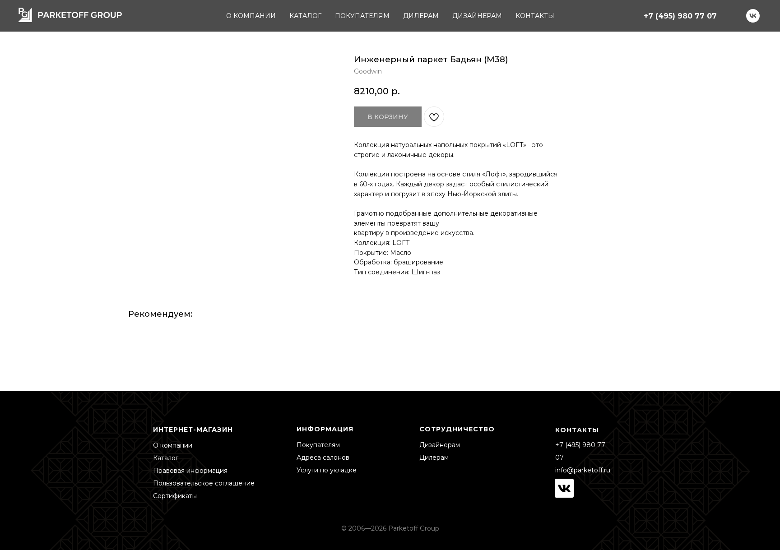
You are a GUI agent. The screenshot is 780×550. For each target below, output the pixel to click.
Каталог (165, 458)
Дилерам (434, 457)
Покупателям (318, 445)
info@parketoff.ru (582, 470)
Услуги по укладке (327, 470)
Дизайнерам (439, 445)
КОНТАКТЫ (534, 16)
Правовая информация (190, 471)
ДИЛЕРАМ (421, 16)
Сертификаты (175, 496)
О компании (172, 445)
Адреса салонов (323, 457)
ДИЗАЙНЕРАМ (477, 16)
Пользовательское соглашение (204, 483)
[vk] (753, 16)
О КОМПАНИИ (251, 16)
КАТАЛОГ (305, 16)
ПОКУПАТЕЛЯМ (362, 16)
